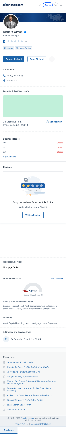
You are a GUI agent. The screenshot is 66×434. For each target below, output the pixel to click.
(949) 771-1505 (15, 75)
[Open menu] (61, 4)
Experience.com (28, 418)
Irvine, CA (12, 80)
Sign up (48, 5)
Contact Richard (14, 59)
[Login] (40, 5)
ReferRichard (37, 59)
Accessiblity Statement (41, 424)
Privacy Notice (21, 424)
